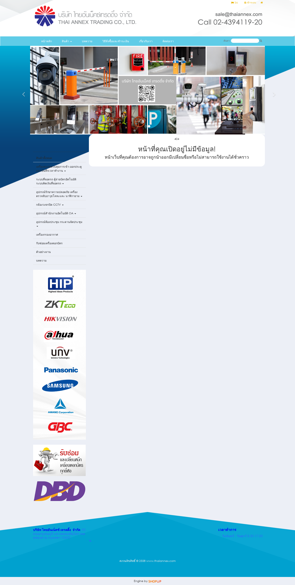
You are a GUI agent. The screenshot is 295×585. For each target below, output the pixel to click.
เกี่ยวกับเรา (146, 41)
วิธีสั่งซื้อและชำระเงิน (115, 41)
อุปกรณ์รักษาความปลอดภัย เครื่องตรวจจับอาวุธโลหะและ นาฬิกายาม (58, 194)
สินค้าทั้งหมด (44, 158)
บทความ (87, 41)
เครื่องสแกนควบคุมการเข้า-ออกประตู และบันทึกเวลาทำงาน (59, 168)
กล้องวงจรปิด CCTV (49, 204)
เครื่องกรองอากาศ (47, 234)
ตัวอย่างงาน (43, 252)
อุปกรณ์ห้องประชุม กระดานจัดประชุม (59, 222)
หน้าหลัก (46, 41)
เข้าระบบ (251, 2)
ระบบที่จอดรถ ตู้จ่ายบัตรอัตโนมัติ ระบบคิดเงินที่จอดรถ (56, 181)
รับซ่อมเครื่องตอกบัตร (49, 243)
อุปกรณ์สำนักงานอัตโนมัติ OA (55, 213)
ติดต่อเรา (168, 41)
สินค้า (66, 41)
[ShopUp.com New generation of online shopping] (155, 581)
